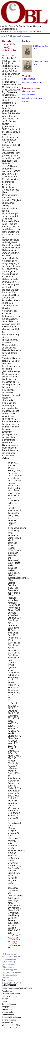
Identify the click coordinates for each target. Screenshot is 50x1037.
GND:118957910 (28, 79)
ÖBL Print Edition (28, 94)
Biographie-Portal (28, 91)
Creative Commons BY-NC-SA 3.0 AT (11, 983)
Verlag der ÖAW (9, 965)
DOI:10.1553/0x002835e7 (32, 82)
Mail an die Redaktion (11, 972)
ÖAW (15, 970)
